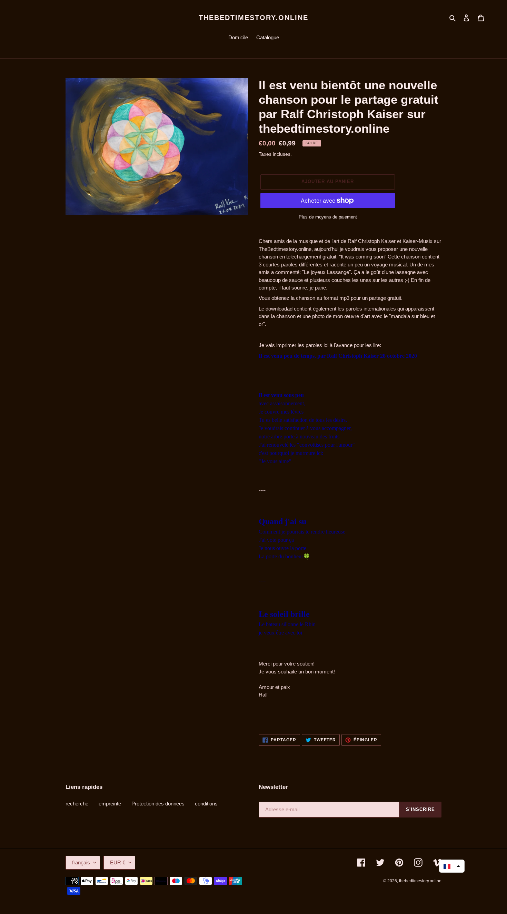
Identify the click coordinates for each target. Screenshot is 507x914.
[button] (451, 866)
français (81, 862)
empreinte (110, 803)
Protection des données (158, 803)
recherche (77, 803)
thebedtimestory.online (253, 17)
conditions (206, 803)
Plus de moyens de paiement (328, 217)
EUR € (117, 862)
